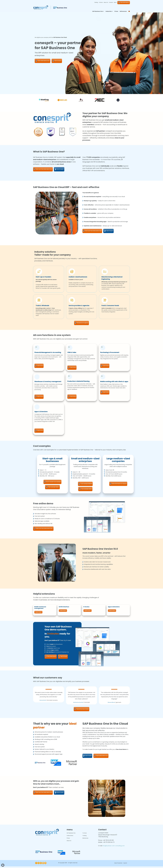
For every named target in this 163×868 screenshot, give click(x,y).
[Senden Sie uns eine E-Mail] (41, 863)
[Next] (129, 101)
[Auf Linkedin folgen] (43, 863)
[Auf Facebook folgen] (36, 863)
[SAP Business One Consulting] (51, 7)
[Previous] (33, 101)
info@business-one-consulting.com (114, 846)
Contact (111, 2)
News (115, 2)
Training (96, 2)
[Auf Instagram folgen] (38, 863)
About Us (106, 2)
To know (101, 2)
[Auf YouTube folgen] (45, 863)
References (123, 11)
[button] (3, 865)
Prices (116, 11)
